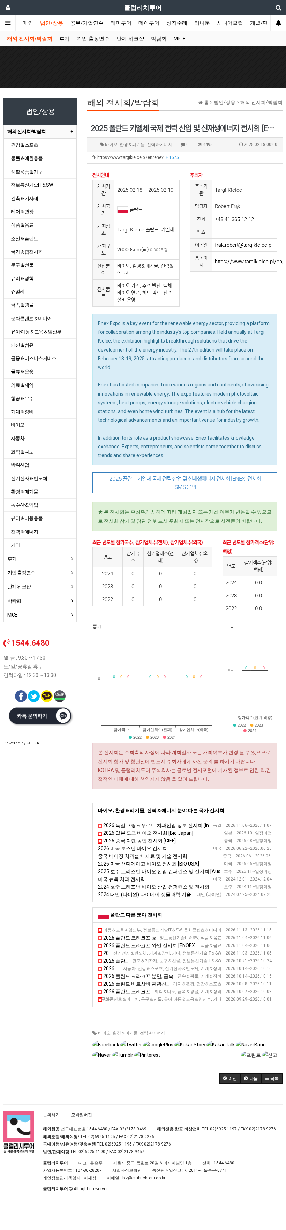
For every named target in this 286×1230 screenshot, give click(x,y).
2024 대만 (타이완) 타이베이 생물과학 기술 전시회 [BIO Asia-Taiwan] (172, 894)
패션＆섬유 (22, 345)
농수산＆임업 (24, 505)
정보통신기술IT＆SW (32, 185)
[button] (230, 1078)
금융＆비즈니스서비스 (33, 358)
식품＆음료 (22, 225)
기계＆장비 (22, 411)
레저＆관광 (22, 211)
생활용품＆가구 (27, 172)
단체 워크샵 (130, 39)
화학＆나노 (22, 452)
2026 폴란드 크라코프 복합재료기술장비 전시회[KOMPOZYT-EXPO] (175, 991)
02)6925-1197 (223, 1129)
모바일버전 (81, 1114)
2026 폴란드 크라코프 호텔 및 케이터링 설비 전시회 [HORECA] (170, 938)
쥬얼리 (17, 291)
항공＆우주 (22, 398)
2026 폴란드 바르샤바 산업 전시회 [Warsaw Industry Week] (166, 953)
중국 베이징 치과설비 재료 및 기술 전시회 (142, 856)
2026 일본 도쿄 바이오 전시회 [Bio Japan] (147, 833)
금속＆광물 (22, 305)
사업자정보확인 (127, 1170)
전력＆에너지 (152, 1033)
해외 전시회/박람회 (29, 39)
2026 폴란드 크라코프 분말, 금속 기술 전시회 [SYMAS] (161, 976)
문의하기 (51, 1114)
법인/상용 (51, 23)
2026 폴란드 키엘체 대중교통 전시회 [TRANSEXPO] (158, 968)
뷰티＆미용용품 (27, 518)
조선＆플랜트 (24, 238)
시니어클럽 (230, 23)
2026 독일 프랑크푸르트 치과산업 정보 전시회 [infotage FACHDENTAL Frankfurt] (190, 825)
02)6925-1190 (91, 1151)
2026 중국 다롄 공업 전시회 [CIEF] (139, 841)
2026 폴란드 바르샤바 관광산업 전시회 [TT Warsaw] (159, 984)
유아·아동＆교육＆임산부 (36, 331)
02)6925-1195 (101, 1136)
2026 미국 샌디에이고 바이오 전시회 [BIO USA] (148, 864)
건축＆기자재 (24, 198)
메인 (28, 23)
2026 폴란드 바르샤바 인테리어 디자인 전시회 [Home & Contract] (173, 961)
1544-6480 (97, 1129)
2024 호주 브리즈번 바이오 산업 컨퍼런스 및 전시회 (153, 887)
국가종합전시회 (27, 252)
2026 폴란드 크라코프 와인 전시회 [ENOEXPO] (152, 945)
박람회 (159, 39)
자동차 (17, 438)
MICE (180, 39)
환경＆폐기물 (125, 1033)
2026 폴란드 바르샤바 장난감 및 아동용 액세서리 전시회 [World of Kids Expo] (185, 999)
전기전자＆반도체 (29, 478)
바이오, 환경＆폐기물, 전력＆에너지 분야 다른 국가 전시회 (161, 810)
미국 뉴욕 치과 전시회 (121, 879)
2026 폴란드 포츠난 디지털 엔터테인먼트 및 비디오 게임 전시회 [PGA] (176, 930)
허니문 (202, 23)
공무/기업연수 (87, 23)
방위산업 (20, 465)
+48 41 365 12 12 (234, 219)
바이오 (104, 1033)
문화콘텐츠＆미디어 (31, 318)
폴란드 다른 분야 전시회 (136, 915)
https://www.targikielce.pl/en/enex (137, 157)
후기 (64, 39)
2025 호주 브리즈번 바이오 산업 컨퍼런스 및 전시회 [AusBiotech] (168, 871)
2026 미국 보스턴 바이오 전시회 (132, 848)
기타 (15, 545)
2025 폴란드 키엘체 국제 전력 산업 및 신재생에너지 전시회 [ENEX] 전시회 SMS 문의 (185, 483)
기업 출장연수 (93, 39)
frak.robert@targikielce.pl (244, 245)
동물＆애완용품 (27, 158)
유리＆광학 (22, 278)
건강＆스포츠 (24, 145)
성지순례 (176, 23)
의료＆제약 (22, 385)
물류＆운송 (22, 371)
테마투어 (121, 23)
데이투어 (148, 23)
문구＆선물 (22, 265)
